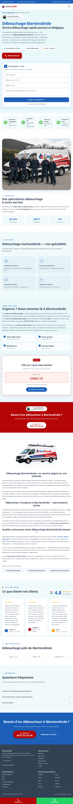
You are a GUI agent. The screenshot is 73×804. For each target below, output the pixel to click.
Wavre (39, 783)
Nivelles (57, 783)
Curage (40, 766)
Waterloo (40, 786)
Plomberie (41, 753)
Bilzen (66, 536)
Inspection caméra (43, 763)
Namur (40, 777)
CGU (56, 794)
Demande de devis (7, 774)
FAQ (3, 777)
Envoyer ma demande (35, 100)
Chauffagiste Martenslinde (36, 570)
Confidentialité (6, 784)
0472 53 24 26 (13, 55)
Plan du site (5, 787)
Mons (39, 780)
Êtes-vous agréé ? (36, 703)
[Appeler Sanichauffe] (18, 801)
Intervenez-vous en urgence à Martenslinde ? (36, 697)
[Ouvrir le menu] (69, 6)
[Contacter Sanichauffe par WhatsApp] (54, 801)
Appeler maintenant (38, 389)
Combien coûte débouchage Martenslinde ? (36, 691)
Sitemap (69, 794)
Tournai (57, 780)
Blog (3, 779)
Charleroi (57, 777)
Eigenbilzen (6, 539)
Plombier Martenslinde (13, 570)
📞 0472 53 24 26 (6, 760)
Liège (56, 774)
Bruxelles (40, 774)
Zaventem (57, 786)
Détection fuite (42, 761)
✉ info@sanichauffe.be (8, 765)
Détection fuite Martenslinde (60, 570)
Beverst (60, 536)
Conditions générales (7, 782)
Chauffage (41, 758)
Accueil (4, 12)
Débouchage (11, 12)
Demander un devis (48, 734)
